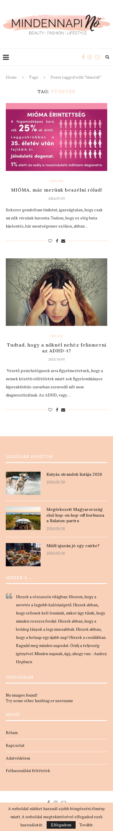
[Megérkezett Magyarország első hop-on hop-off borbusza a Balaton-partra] (23, 518)
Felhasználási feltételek (28, 770)
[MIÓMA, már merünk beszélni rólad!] (56, 137)
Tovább (86, 825)
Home (11, 77)
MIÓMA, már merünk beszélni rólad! (56, 190)
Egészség (56, 181)
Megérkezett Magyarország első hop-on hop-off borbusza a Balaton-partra (75, 515)
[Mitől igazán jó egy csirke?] (23, 554)
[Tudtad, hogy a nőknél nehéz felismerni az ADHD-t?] (56, 292)
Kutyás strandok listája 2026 (74, 474)
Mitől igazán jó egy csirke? (72, 545)
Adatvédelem (18, 758)
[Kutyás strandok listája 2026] (23, 483)
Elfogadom (61, 825)
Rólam (12, 732)
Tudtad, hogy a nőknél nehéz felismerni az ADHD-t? (56, 348)
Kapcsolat (15, 745)
